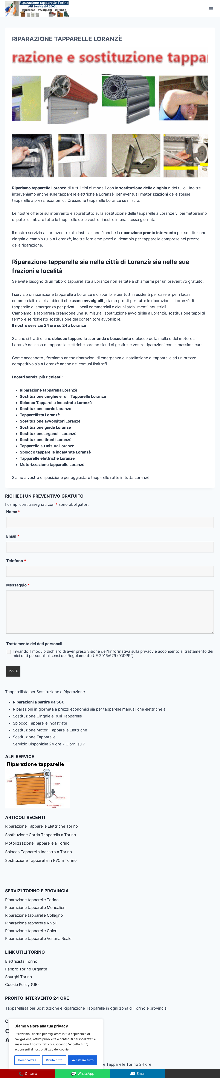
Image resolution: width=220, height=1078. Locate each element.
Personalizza (27, 1060)
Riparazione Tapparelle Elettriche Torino (41, 826)
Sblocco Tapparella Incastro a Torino (38, 852)
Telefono (16, 560)
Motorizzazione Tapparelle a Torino (37, 843)
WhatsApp (82, 1073)
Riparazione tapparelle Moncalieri (35, 907)
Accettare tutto (82, 1060)
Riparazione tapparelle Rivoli (31, 923)
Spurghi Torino (18, 977)
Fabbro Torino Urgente (26, 969)
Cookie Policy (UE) (22, 984)
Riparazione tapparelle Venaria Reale (38, 938)
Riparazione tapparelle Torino (32, 900)
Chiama (27, 1073)
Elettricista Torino (21, 961)
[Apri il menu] (211, 8)
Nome (13, 511)
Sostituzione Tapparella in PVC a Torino (41, 860)
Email (12, 536)
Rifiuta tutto (54, 1060)
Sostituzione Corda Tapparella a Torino (40, 835)
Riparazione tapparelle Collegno (34, 915)
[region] (56, 1044)
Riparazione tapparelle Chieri (31, 930)
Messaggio (18, 585)
